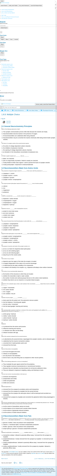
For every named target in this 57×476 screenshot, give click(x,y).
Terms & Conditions (32, 472)
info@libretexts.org (16, 474)
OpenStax (8, 121)
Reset (2, 37)
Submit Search (4, 27)
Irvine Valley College (33, 110)
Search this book (3, 23)
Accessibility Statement (42, 472)
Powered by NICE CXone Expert (21, 468)
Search (3, 107)
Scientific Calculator (7, 74)
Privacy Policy (24, 472)
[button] (5, 83)
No (21, 462)
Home (7, 110)
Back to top (3, 458)
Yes (16, 462)
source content (41, 453)
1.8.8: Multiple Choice (13, 451)
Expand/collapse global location (55, 110)
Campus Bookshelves (19, 110)
